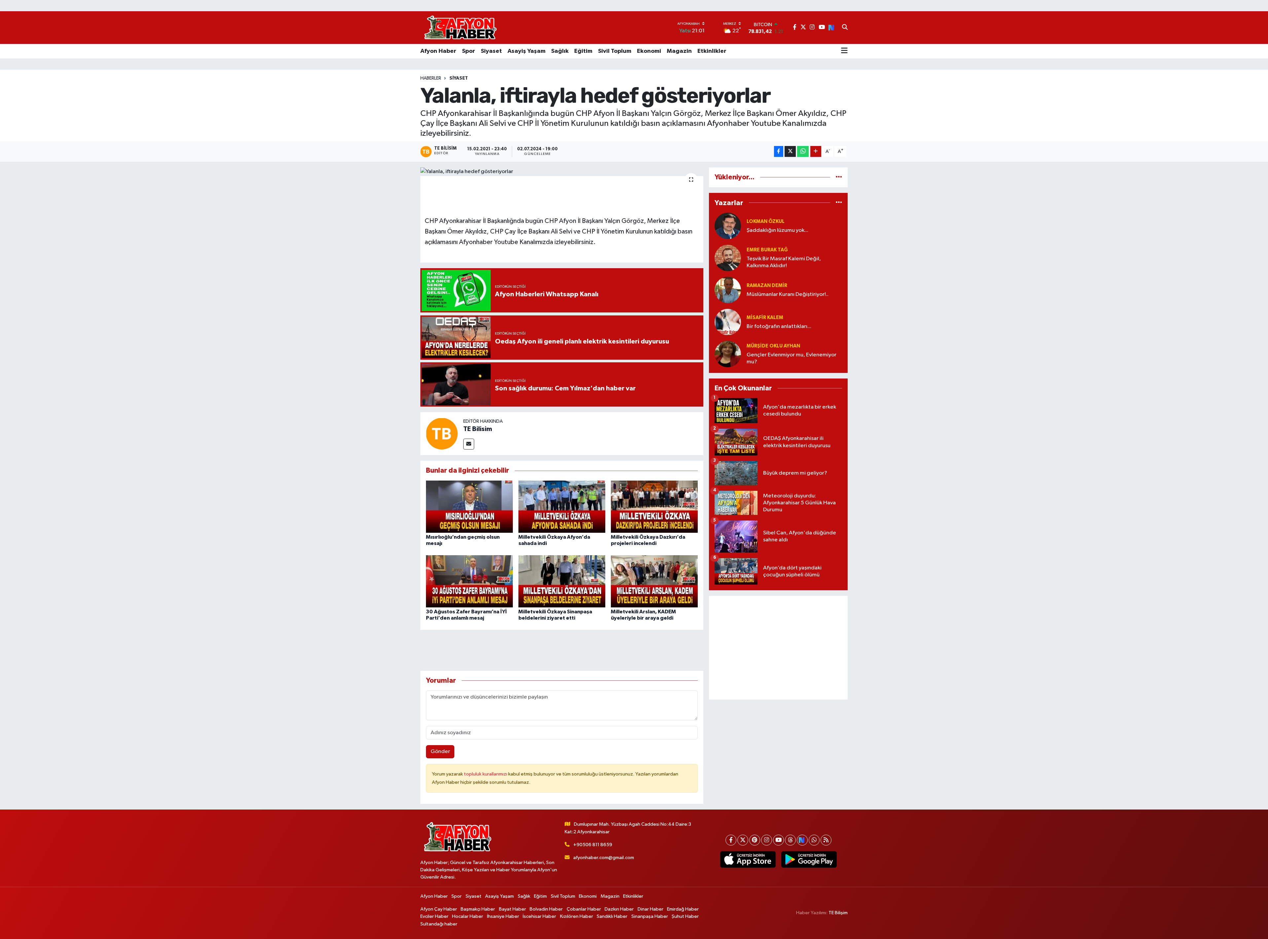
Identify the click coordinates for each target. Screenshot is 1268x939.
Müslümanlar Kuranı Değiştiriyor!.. (787, 294)
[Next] (802, 840)
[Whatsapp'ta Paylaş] (803, 151)
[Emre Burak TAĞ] (728, 258)
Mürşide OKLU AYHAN (773, 345)
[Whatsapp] (814, 840)
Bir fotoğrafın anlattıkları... (779, 326)
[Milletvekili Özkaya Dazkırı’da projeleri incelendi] (654, 506)
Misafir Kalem (765, 317)
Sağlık (560, 51)
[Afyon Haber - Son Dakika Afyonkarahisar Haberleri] (460, 28)
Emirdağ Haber (683, 909)
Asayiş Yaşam (527, 51)
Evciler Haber (434, 916)
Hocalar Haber (467, 916)
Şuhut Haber (685, 916)
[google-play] (809, 859)
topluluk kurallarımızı (486, 774)
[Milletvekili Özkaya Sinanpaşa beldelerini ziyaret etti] (561, 581)
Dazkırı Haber (619, 909)
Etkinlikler (711, 51)
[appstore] (748, 859)
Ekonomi (649, 51)
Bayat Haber (512, 909)
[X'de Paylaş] (790, 151)
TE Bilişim (838, 912)
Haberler (430, 78)
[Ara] (845, 27)
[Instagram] (766, 840)
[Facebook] (730, 840)
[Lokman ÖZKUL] (728, 226)
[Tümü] (839, 177)
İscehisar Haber (539, 916)
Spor (468, 51)
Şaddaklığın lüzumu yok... (777, 230)
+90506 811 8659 (592, 844)
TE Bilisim (477, 429)
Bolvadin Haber (546, 909)
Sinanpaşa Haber (649, 916)
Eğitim (583, 51)
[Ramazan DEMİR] (728, 290)
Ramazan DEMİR (767, 285)
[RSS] (826, 840)
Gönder (440, 751)
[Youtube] (778, 840)
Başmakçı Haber (478, 909)
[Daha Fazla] (815, 151)
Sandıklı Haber (612, 916)
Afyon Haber (438, 51)
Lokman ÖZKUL (766, 221)
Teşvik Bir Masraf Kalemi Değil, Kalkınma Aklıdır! (784, 262)
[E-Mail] (468, 444)
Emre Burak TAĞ (767, 249)
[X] (742, 840)
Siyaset (491, 51)
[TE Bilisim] (442, 433)
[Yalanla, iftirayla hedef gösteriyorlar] (561, 171)
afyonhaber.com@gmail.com (603, 857)
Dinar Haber (650, 909)
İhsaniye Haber (503, 916)
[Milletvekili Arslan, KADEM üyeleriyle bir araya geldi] (654, 581)
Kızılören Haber (576, 916)
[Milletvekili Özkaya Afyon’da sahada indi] (561, 506)
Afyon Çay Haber (438, 909)
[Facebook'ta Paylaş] (778, 151)
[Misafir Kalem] (728, 322)
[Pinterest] (754, 840)
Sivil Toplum (614, 51)
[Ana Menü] (844, 51)
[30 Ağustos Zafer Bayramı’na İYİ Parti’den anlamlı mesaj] (469, 581)
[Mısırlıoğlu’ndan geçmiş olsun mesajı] (469, 506)
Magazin (679, 51)
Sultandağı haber (438, 923)
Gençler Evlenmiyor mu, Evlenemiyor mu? (791, 358)
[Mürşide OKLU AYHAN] (728, 354)
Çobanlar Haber (584, 909)
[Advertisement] (778, 647)
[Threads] (790, 840)
